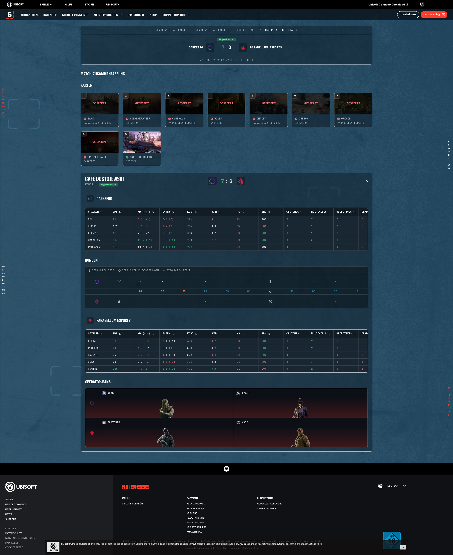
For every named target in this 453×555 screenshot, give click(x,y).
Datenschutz (13, 533)
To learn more (293, 543)
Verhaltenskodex (267, 508)
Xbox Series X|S (195, 508)
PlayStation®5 (195, 518)
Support (10, 519)
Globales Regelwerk (269, 504)
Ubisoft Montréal (133, 504)
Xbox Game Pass (196, 504)
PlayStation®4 (196, 522)
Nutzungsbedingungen (20, 538)
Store (9, 499)
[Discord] (226, 468)
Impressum (12, 542)
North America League (171, 30)
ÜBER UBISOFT (13, 509)
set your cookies (313, 544)
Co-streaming (431, 14)
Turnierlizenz (408, 14)
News (8, 514)
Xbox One (192, 513)
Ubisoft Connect (16, 504)
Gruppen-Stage (245, 30)
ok (403, 547)
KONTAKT (10, 528)
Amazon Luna (194, 532)
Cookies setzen (15, 547)
